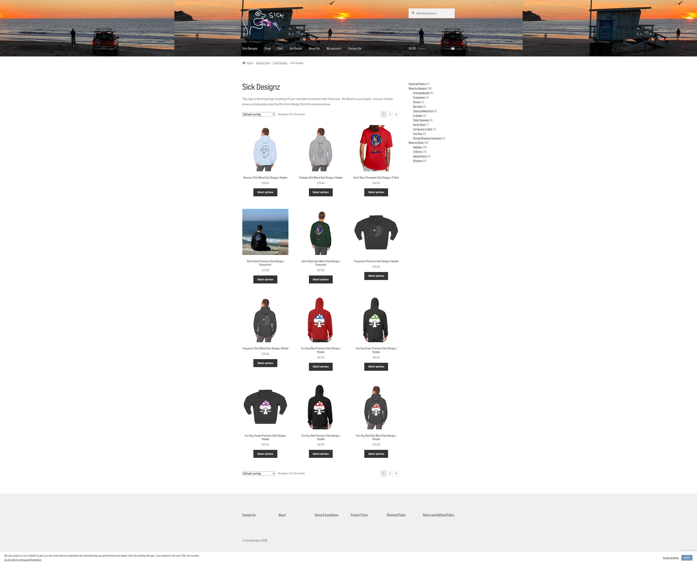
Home (250, 63)
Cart (280, 48)
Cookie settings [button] (671, 557)
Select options (265, 192)
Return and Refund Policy (438, 515)
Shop (267, 48)
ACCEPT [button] (687, 557)
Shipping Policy (396, 515)
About (282, 515)
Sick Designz (250, 48)
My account (334, 48)
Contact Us (354, 48)
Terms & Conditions (326, 515)
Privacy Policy (359, 515)
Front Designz (280, 63)
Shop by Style (263, 63)
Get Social (296, 48)
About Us (314, 48)
